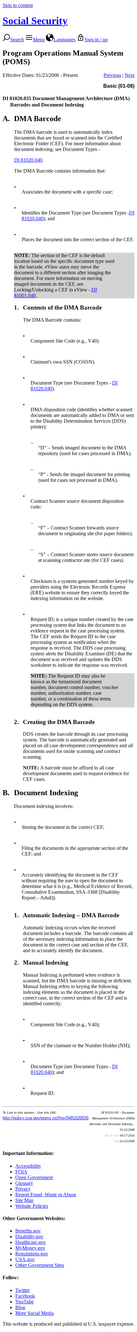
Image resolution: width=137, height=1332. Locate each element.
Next (129, 75)
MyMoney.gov (30, 1248)
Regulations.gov (31, 1253)
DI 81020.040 (28, 160)
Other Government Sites (39, 1265)
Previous (112, 75)
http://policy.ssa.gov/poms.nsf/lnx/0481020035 (46, 1118)
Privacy (23, 1189)
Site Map (24, 1200)
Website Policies (31, 1206)
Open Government (34, 1177)
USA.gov (25, 1259)
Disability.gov (29, 1236)
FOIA (21, 1171)
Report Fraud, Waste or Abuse (45, 1194)
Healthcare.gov (30, 1242)
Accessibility (28, 1166)
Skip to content (18, 5)
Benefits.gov (28, 1230)
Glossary (24, 1183)
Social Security (35, 20)
